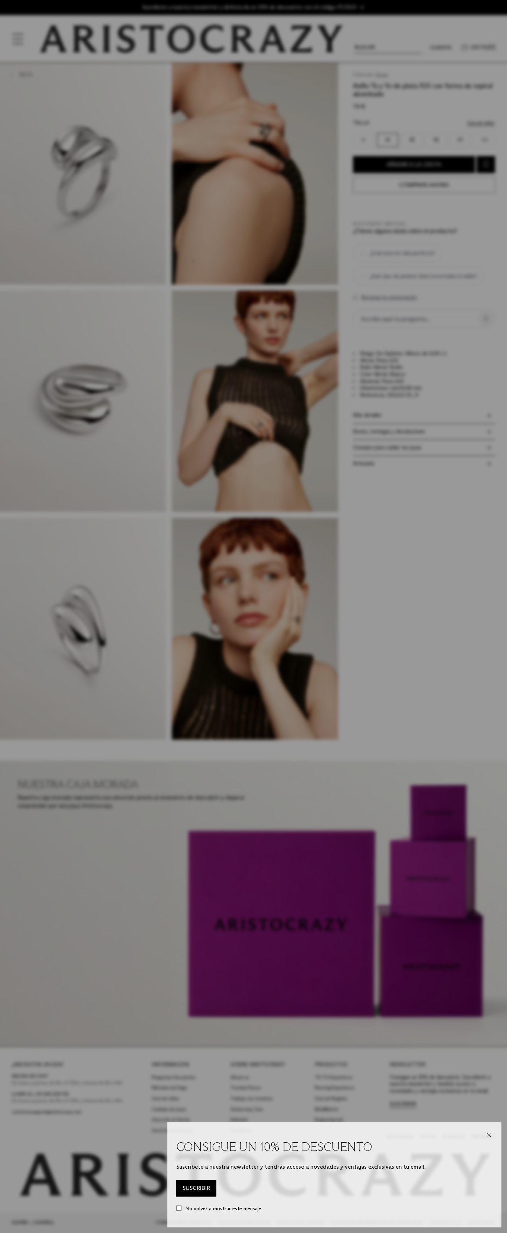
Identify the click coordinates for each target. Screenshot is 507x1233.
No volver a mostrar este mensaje (223, 1209)
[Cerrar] (489, 1135)
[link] (196, 1188)
